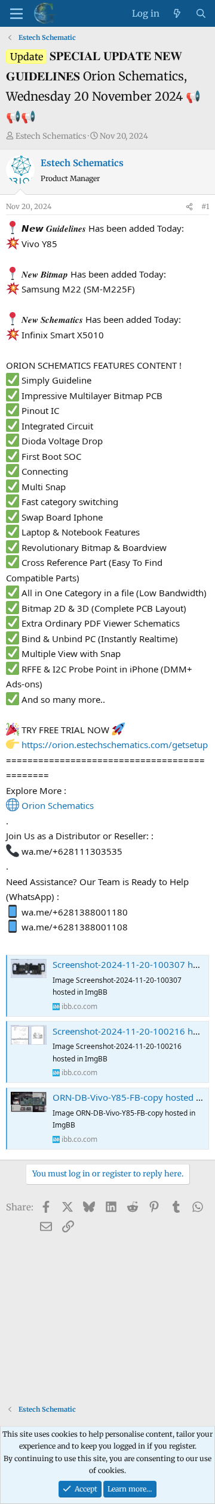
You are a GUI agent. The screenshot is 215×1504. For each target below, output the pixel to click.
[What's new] (177, 13)
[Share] (189, 206)
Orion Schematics (58, 805)
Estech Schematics (51, 136)
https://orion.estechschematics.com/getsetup (115, 745)
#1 (205, 206)
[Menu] (16, 14)
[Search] (201, 13)
